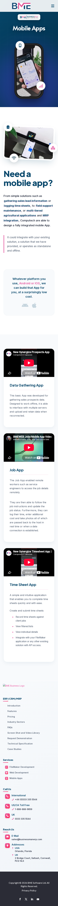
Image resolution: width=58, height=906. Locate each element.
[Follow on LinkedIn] (32, 899)
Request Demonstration (19, 738)
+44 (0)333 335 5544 (26, 799)
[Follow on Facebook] (20, 899)
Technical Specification (20, 743)
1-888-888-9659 (23, 809)
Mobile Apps (16, 778)
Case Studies (14, 749)
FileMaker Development (22, 767)
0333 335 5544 (23, 819)
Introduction (13, 705)
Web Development (19, 772)
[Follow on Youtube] (38, 899)
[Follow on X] (26, 899)
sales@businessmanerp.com (27, 839)
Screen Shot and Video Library (23, 733)
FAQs (9, 727)
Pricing (11, 716)
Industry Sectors (16, 722)
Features (12, 711)
